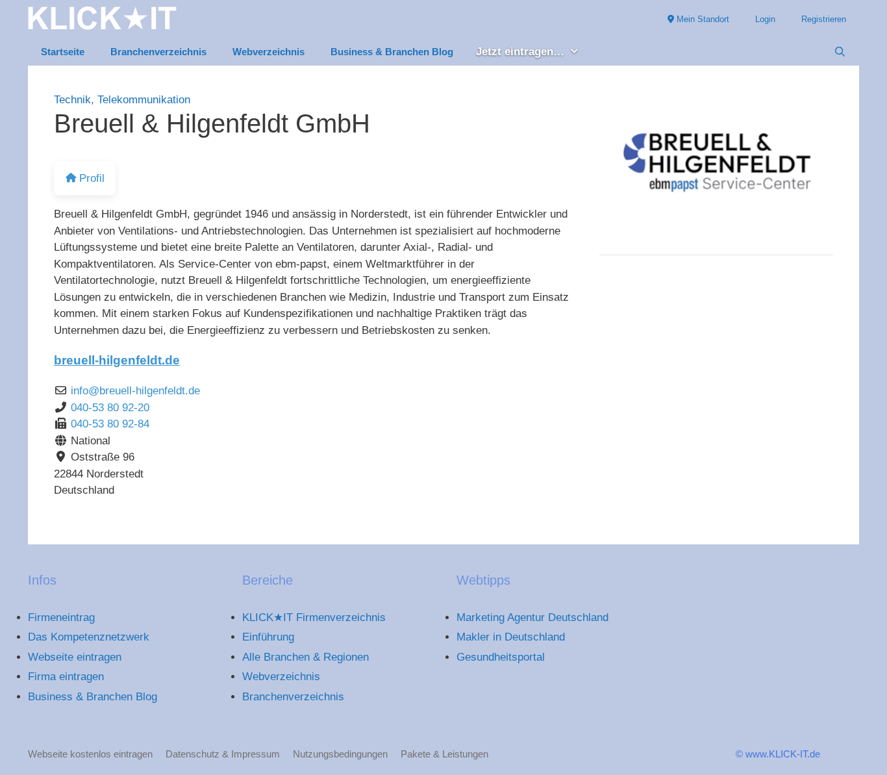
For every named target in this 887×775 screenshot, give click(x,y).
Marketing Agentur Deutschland (532, 617)
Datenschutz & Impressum (223, 753)
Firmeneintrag (61, 617)
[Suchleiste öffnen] (840, 52)
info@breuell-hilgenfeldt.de (135, 391)
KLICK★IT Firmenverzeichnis (314, 617)
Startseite (62, 51)
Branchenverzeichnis (158, 51)
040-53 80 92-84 (110, 424)
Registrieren (823, 19)
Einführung (268, 637)
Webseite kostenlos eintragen (90, 753)
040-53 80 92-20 (110, 407)
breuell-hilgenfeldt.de (117, 360)
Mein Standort (701, 19)
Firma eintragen (66, 676)
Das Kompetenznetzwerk (88, 637)
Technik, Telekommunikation (122, 100)
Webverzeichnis (268, 51)
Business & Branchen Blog (392, 51)
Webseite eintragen (74, 657)
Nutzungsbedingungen (340, 753)
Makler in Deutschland (510, 637)
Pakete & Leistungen (444, 753)
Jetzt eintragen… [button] (520, 51)
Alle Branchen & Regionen (305, 657)
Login (765, 19)
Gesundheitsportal (500, 657)
